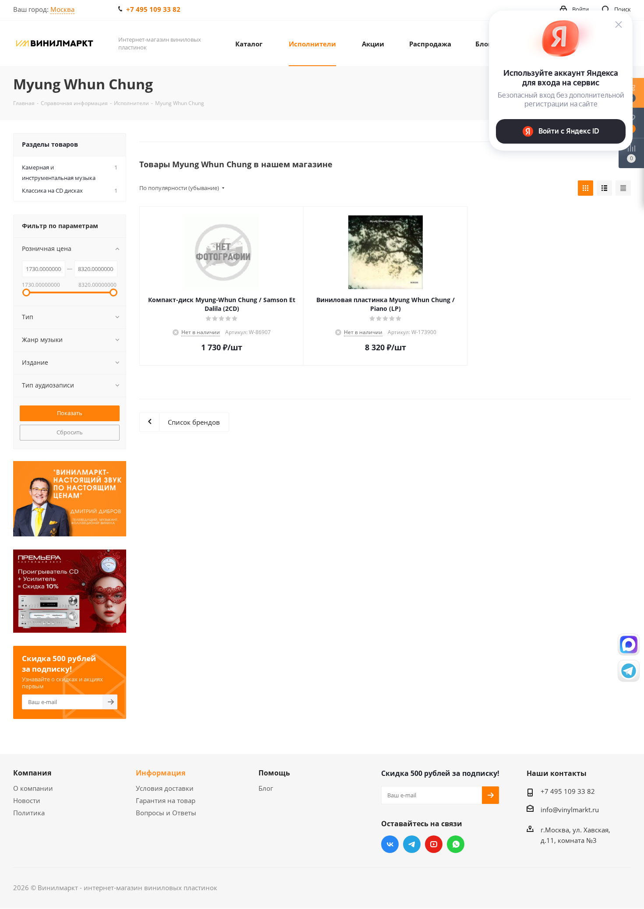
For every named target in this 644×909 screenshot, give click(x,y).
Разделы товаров (50, 144)
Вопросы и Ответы (166, 812)
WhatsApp (455, 844)
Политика (29, 812)
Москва (62, 9)
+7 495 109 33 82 (153, 9)
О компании (33, 788)
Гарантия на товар (165, 800)
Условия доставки (165, 788)
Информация (160, 773)
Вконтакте (390, 844)
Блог (265, 788)
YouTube (433, 844)
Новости (26, 800)
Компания (32, 773)
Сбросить (70, 432)
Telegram (412, 844)
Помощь (274, 773)
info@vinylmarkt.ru (570, 809)
